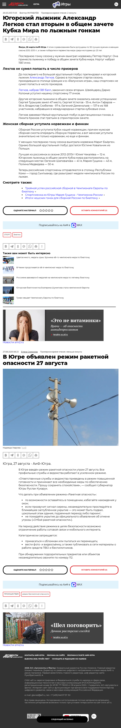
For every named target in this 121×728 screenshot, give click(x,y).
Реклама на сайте (56, 655)
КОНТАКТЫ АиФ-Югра (34, 655)
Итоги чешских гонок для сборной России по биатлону (61, 198)
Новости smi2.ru (13, 342)
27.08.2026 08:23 (11, 352)
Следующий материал (62, 719)
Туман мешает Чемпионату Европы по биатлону (40, 298)
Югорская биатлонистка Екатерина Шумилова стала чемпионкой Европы (52, 287)
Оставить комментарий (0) (94, 210)
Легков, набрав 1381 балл (35, 90)
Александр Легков (42, 77)
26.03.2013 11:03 (10, 13)
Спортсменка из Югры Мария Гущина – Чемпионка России (64, 194)
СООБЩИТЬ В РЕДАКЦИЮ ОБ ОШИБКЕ (69, 659)
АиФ (24, 448)
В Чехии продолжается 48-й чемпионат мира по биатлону (45, 267)
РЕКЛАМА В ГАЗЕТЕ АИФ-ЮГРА (81, 655)
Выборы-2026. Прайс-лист (37, 659)
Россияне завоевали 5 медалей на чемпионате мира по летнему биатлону (52, 277)
